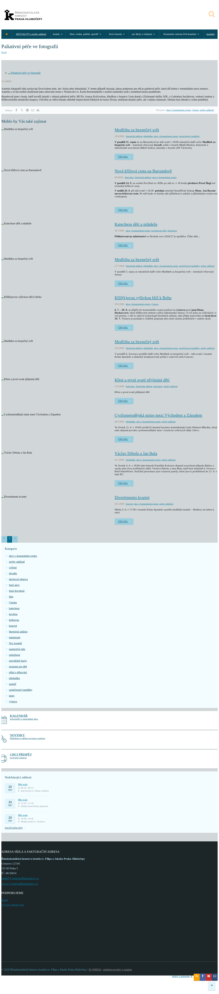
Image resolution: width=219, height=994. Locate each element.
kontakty (211, 34)
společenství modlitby (189, 136)
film (11, 596)
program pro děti (159, 230)
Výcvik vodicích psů (12, 904)
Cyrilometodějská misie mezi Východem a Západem (158, 415)
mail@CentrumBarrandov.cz (20, 878)
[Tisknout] (38, 110)
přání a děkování (18, 672)
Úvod (4, 52)
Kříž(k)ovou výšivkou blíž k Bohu (143, 297)
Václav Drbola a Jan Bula (136, 453)
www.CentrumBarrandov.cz (19, 884)
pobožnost (14, 654)
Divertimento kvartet (132, 497)
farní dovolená (16, 590)
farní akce (129, 177)
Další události (13, 828)
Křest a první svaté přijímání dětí (142, 380)
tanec (12, 695)
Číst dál (123, 157)
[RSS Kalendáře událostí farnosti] (197, 977)
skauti (4, 900)
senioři (12, 684)
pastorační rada (17, 649)
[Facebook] (16, 110)
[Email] (33, 110)
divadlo (13, 573)
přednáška (148, 136)
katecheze (172, 230)
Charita (13, 602)
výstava (195, 110)
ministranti (14, 637)
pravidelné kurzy (18, 660)
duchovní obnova (18, 579)
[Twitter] (22, 110)
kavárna (13, 614)
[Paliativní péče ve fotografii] (24, 72)
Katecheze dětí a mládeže (136, 224)
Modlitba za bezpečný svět (137, 130)
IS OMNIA (95, 969)
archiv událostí (207, 110)
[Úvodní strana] (6, 34)
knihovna (14, 620)
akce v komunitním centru (178, 110)
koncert (129, 504)
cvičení (13, 567)
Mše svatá (22, 784)
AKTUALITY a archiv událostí (31, 34)
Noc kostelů (15, 643)
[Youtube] (209, 977)
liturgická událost (134, 136)
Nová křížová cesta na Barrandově (143, 171)
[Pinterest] (27, 110)
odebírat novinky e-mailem (117, 969)
